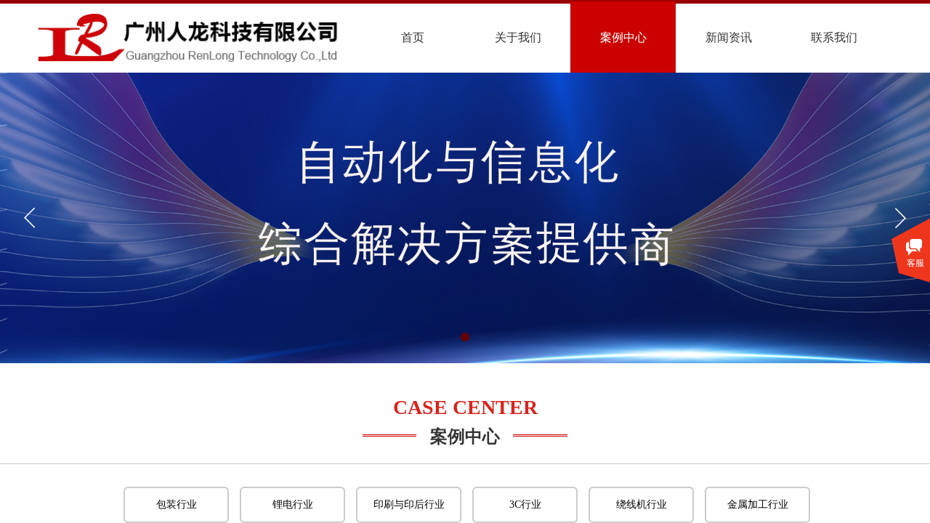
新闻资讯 (728, 37)
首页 (412, 37)
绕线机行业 (641, 504)
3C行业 (525, 504)
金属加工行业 (757, 504)
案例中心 (623, 37)
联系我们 (834, 37)
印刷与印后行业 (409, 504)
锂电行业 (292, 504)
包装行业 (176, 504)
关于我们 (518, 37)
